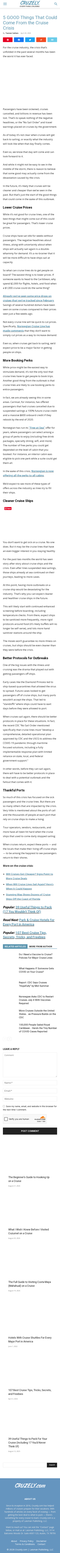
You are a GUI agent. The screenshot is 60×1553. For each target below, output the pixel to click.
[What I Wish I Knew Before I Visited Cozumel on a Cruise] (30, 1214)
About (14, 1541)
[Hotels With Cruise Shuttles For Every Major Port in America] (30, 1322)
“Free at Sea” (37, 427)
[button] (5, 4)
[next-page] (9, 1039)
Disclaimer (41, 1541)
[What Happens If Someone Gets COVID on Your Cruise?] (10, 972)
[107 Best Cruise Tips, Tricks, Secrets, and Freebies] (30, 1374)
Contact (41, 1544)
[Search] (56, 4)
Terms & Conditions (25, 1544)
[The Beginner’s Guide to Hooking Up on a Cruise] (30, 1161)
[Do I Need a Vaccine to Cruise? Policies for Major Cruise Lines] (10, 958)
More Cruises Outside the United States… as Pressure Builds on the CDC (37, 1014)
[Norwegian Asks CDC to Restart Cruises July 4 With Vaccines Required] (10, 1000)
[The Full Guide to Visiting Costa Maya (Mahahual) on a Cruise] (30, 1266)
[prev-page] (5, 1039)
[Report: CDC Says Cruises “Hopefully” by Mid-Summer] (10, 986)
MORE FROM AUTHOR (40, 946)
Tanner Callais (12, 33)
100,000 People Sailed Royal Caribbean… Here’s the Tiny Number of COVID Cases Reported (38, 1028)
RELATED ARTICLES (15, 946)
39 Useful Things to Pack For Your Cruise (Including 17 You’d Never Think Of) (27, 1442)
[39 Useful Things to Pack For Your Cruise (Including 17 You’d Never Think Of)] (30, 1427)
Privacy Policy (26, 1541)
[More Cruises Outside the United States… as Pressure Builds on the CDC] (10, 1014)
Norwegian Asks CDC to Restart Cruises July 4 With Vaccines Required (36, 1000)
